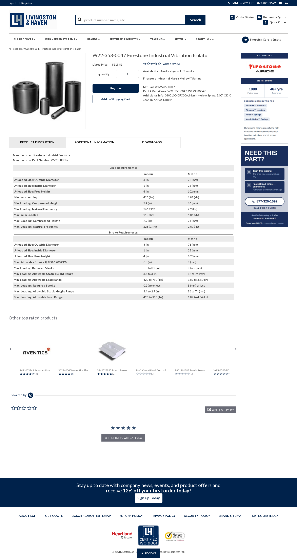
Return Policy (131, 515)
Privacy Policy (164, 515)
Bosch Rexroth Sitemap (91, 515)
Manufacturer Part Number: (31, 160)
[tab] (123, 227)
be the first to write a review (123, 438)
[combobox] (140, 20)
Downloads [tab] (152, 142)
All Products (15, 48)
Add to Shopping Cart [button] (116, 99)
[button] (10, 349)
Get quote (54, 515)
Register (26, 3)
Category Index (265, 515)
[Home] (33, 19)
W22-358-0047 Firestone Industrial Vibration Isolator (52, 48)
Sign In (13, 3)
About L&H (27, 515)
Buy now (115, 88)
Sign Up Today (148, 498)
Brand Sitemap (231, 515)
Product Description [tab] (37, 142)
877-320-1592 (266, 3)
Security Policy (197, 515)
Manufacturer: (22, 155)
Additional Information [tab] (94, 142)
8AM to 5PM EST (242, 3)
